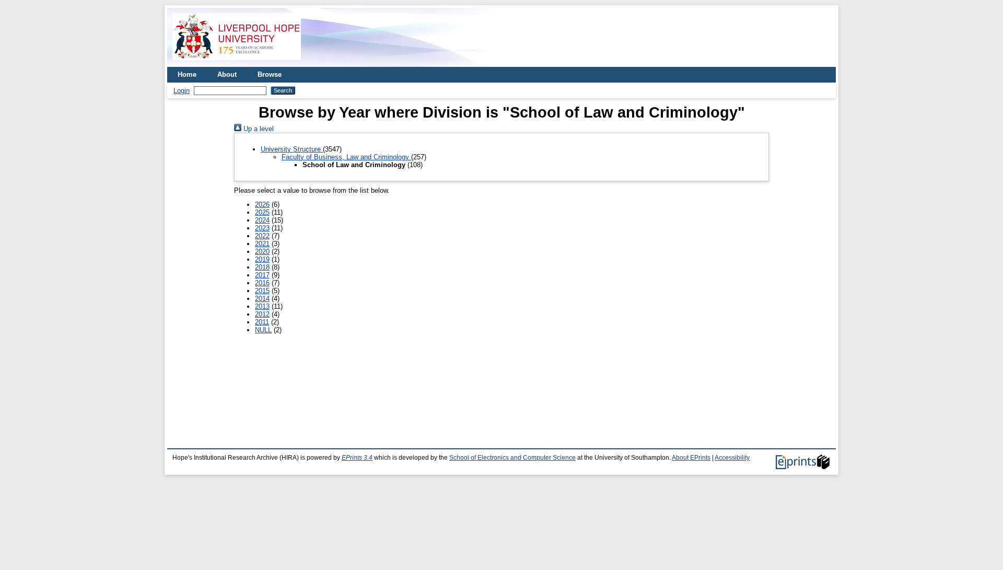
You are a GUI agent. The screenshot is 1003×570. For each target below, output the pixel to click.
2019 (262, 259)
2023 (262, 228)
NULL (263, 330)
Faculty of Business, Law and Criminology (346, 157)
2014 (262, 299)
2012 (262, 314)
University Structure (292, 149)
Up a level (257, 129)
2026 (262, 204)
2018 (262, 267)
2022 (262, 236)
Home (187, 74)
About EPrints (691, 458)
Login (181, 91)
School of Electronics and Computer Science (512, 458)
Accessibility (732, 458)
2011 (262, 322)
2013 (262, 306)
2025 (262, 212)
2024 (262, 220)
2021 (262, 244)
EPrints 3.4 (357, 458)
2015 (262, 291)
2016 (262, 283)
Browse (270, 74)
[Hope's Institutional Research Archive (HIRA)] (236, 63)
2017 (262, 275)
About (227, 74)
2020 (262, 251)
